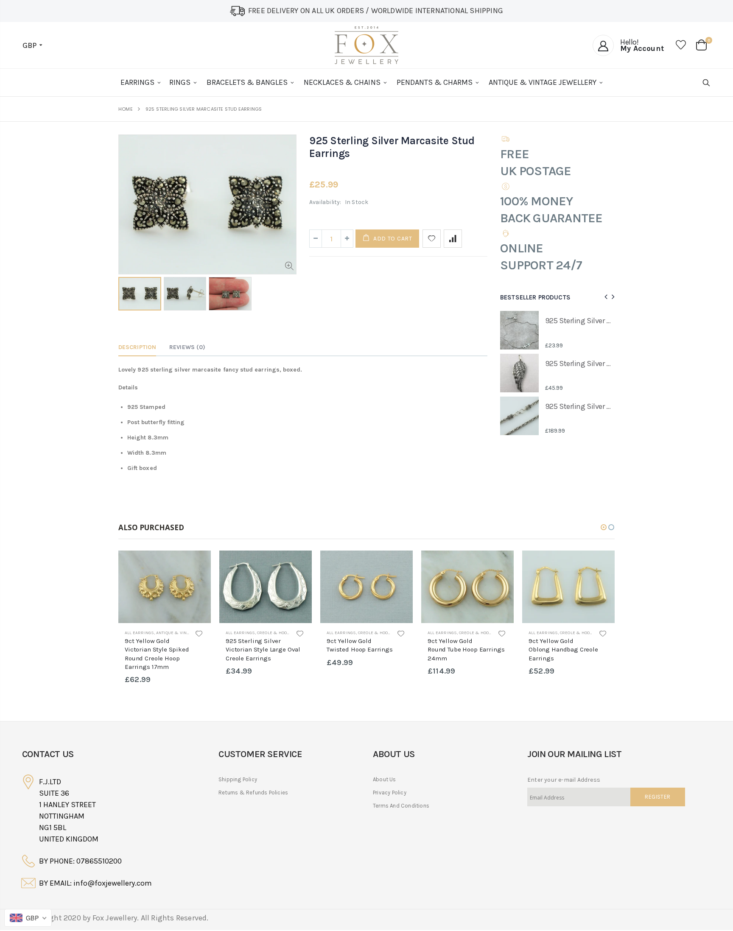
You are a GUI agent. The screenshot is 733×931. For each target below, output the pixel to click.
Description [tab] (137, 347)
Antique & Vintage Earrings (187, 632)
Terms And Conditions (401, 805)
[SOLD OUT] (196, 564)
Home (125, 109)
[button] (603, 527)
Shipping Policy (237, 779)
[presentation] (604, 297)
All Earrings (139, 632)
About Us (384, 779)
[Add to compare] (453, 238)
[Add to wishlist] (431, 238)
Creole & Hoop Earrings (284, 632)
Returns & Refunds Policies (253, 792)
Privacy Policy (389, 792)
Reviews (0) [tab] (187, 347)
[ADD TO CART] (499, 564)
